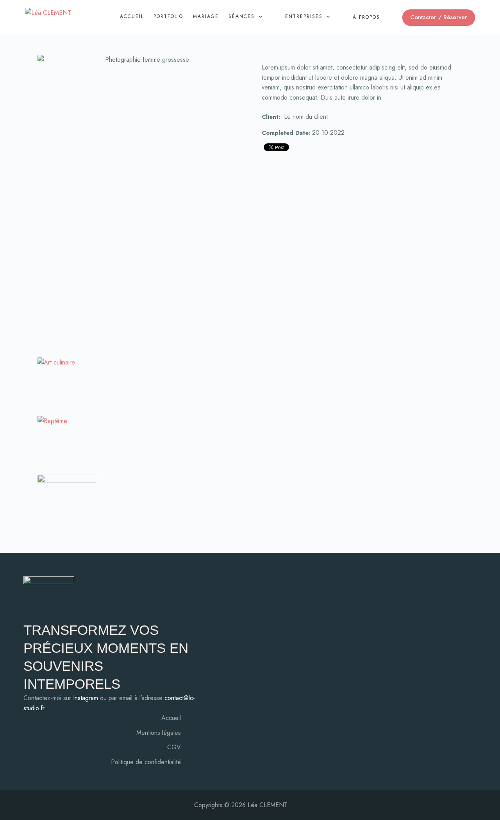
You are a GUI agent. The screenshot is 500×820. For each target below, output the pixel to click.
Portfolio (168, 16)
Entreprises (304, 16)
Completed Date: (286, 133)
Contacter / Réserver (438, 17)
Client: (271, 117)
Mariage (206, 16)
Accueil (132, 16)
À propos (366, 17)
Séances (242, 16)
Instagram (85, 697)
